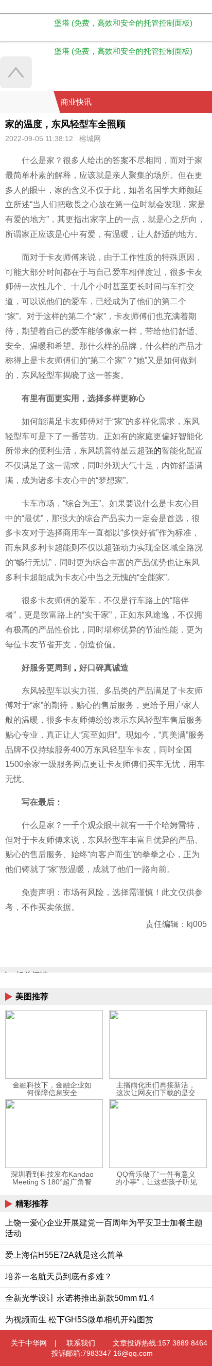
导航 (191, 102)
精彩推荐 (31, 1203)
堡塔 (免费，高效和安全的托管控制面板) (123, 22)
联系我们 (80, 1343)
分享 (203, 102)
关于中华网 (29, 1343)
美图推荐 (31, 996)
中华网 (27, 102)
